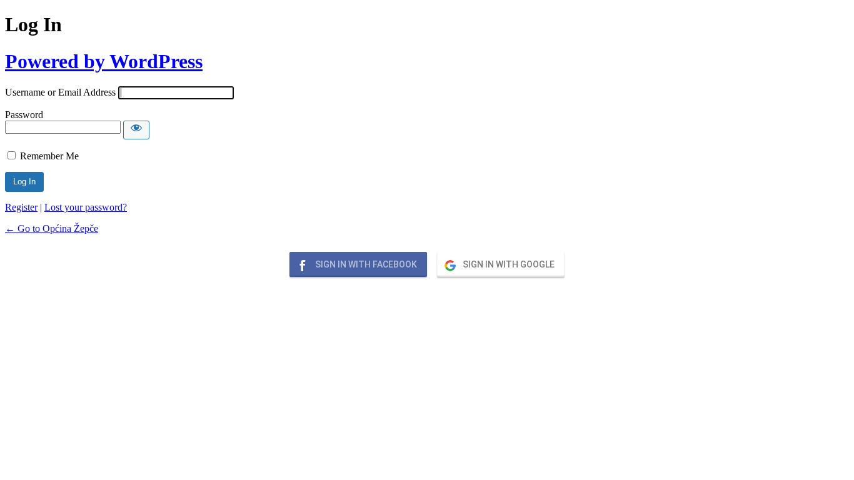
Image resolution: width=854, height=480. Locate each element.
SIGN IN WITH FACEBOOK (365, 264)
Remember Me (49, 156)
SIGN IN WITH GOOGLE (508, 264)
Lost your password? (85, 207)
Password (24, 114)
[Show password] (136, 130)
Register (21, 207)
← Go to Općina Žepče (51, 228)
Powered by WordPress (104, 61)
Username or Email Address (60, 92)
